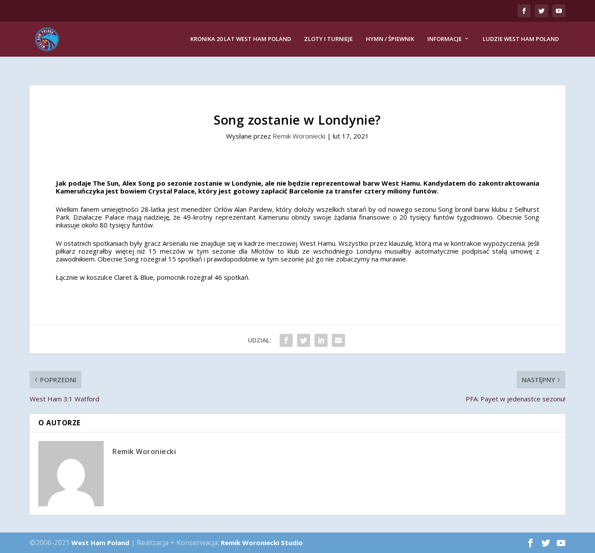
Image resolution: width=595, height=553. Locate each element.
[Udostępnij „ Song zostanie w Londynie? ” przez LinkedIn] (321, 340)
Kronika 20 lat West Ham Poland (240, 39)
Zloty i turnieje (328, 39)
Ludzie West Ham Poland (521, 39)
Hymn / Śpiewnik (390, 39)
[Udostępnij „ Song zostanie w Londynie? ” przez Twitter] (303, 340)
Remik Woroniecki (299, 136)
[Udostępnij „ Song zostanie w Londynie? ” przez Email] (338, 340)
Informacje (444, 39)
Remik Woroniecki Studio (262, 542)
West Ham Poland (100, 542)
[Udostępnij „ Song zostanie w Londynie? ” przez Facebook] (286, 340)
